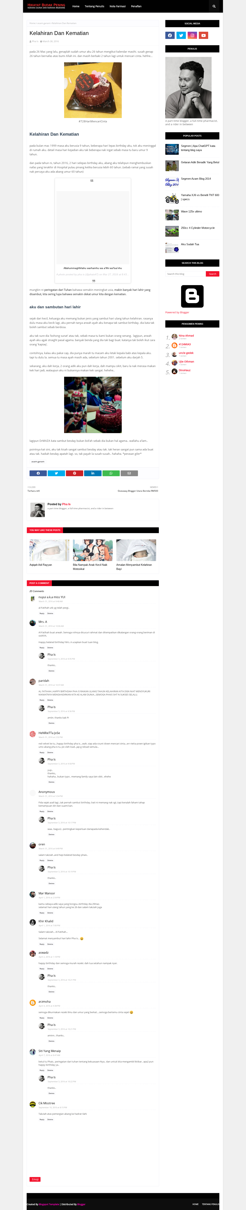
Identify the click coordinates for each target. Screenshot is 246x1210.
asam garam (43, 23)
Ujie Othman (186, 361)
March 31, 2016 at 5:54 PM (51, 796)
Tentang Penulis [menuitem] (94, 6)
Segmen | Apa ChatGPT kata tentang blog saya (198, 148)
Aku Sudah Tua (190, 244)
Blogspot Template (49, 1204)
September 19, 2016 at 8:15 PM (53, 1107)
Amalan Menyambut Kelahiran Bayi (134, 566)
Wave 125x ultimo (191, 211)
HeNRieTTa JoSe (49, 733)
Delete (50, 613)
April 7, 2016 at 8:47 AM (49, 1055)
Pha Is (35, 41)
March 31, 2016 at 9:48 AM (51, 601)
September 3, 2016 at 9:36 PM (61, 711)
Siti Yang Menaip (50, 1051)
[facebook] (170, 35)
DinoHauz (185, 370)
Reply (42, 613)
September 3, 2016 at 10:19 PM (62, 871)
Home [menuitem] (75, 6)
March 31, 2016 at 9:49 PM (51, 848)
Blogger (81, 1204)
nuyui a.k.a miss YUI (52, 597)
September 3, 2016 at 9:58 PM (61, 763)
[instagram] (192, 35)
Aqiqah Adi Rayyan (41, 564)
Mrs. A (43, 622)
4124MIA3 (185, 344)
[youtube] (203, 35)
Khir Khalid (46, 921)
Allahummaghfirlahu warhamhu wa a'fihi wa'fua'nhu (93, 268)
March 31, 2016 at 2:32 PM (51, 737)
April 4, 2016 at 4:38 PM (49, 1005)
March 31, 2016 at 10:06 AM (51, 626)
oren (42, 844)
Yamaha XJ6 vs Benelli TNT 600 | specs (200, 197)
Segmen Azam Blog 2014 (196, 178)
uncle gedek (186, 353)
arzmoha (45, 1002)
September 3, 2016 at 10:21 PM (62, 979)
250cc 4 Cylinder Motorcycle (198, 227)
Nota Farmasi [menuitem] (118, 6)
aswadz (43, 953)
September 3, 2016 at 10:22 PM (62, 1081)
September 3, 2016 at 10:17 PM (62, 822)
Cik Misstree (47, 1103)
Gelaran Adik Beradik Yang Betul (200, 162)
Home (33, 23)
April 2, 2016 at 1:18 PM (49, 956)
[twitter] (181, 35)
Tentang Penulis (210, 1204)
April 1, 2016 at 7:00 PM (49, 925)
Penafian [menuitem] (136, 6)
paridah (44, 681)
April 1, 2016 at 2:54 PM (49, 897)
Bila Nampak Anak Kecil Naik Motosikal (90, 566)
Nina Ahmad (186, 335)
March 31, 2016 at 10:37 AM (51, 685)
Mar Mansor (47, 893)
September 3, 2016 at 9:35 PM (61, 658)
